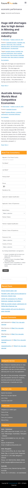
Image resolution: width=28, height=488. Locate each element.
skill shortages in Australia (17, 46)
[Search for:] (14, 279)
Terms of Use (4, 412)
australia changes (10, 51)
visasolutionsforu (6, 346)
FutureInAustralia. (13, 483)
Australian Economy (11, 42)
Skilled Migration (5, 48)
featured (3, 44)
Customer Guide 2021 (6, 400)
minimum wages (5, 55)
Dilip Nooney (6, 39)
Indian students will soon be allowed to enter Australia (13, 310)
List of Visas (4, 398)
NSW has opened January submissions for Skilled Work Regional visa (14, 305)
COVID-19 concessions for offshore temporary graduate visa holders (11, 300)
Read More (4, 85)
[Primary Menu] (25, 3)
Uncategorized (14, 48)
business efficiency (11, 112)
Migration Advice (5, 46)
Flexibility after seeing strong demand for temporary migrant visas (13, 295)
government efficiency (14, 114)
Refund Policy (4, 420)
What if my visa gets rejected (8, 395)
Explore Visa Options (6, 393)
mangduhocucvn (6, 340)
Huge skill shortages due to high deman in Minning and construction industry (13, 29)
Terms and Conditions (7, 417)
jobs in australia (17, 44)
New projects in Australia (17, 57)
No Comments (5, 60)
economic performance (7, 53)
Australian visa (21, 42)
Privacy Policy (5, 414)
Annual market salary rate (9, 290)
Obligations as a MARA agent (8, 409)
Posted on (16, 39)
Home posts (9, 44)
